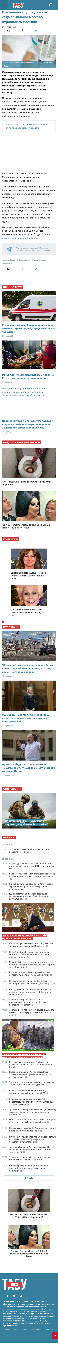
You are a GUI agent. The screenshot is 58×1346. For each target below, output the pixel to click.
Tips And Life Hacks (29, 1220)
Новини (8, 263)
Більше (29, 1178)
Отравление (24, 260)
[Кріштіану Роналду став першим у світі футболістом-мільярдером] (29, 918)
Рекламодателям (10, 1334)
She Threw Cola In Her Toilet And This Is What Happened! (29, 1216)
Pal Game (29, 1259)
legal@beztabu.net (10, 1326)
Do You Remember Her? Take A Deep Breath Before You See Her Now (29, 1253)
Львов (12, 260)
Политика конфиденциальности (40, 1329)
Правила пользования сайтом (15, 1329)
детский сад (39, 260)
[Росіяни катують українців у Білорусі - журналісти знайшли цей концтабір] (29, 1035)
